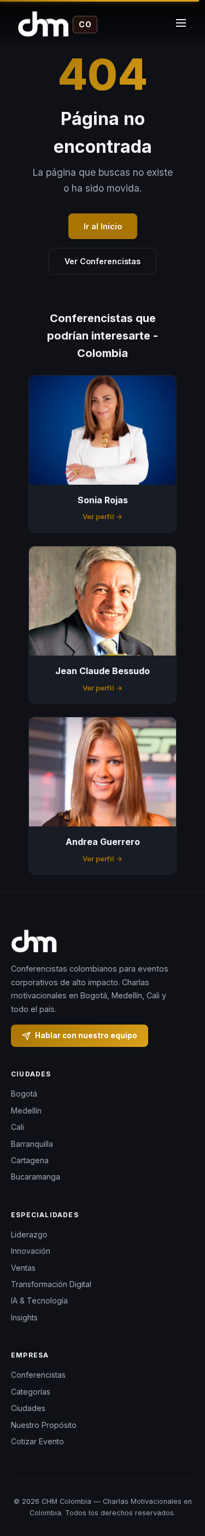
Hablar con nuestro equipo (86, 1035)
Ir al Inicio (103, 226)
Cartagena (30, 1160)
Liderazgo (29, 1234)
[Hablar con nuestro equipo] (183, 1484)
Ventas (23, 1267)
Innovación (30, 1250)
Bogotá (24, 1093)
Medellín (26, 1110)
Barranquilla (32, 1143)
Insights (24, 1317)
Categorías (30, 1391)
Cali (17, 1127)
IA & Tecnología (39, 1300)
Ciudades (28, 1408)
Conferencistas (38, 1374)
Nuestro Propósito (44, 1425)
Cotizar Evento (37, 1441)
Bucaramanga (35, 1176)
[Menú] (181, 24)
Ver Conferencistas (102, 261)
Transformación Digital (51, 1284)
